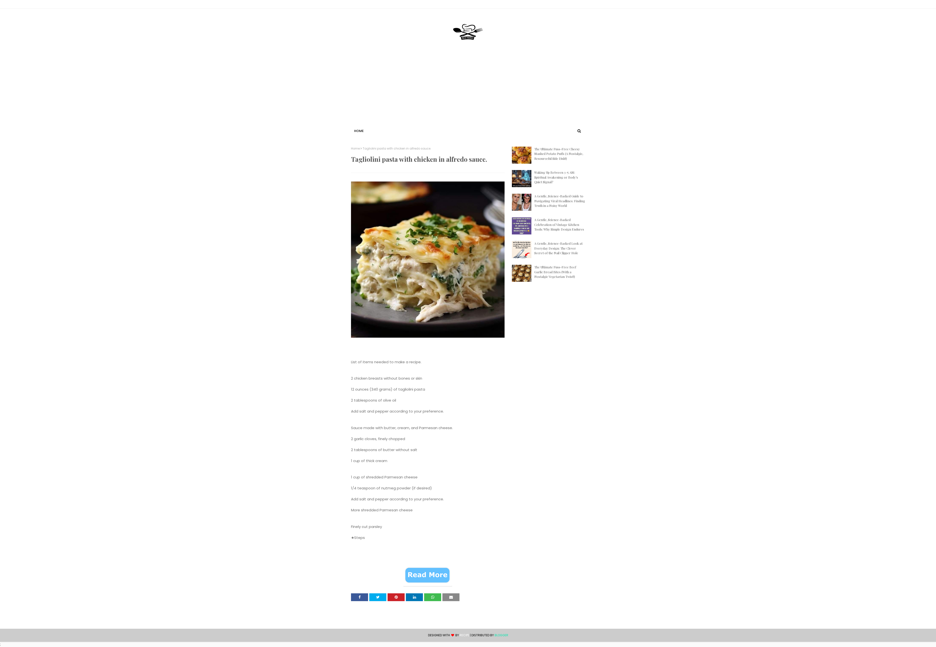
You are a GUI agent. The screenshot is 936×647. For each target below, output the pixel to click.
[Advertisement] (468, 91)
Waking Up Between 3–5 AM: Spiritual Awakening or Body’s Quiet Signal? (556, 177)
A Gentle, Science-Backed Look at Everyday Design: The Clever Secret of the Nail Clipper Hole (558, 248)
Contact (358, 5)
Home (355, 149)
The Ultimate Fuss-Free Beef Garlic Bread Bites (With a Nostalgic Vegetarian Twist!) (555, 272)
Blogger (501, 635)
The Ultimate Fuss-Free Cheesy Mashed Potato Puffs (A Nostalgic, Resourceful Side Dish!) (558, 154)
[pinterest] (582, 5)
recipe (464, 635)
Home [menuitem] (359, 131)
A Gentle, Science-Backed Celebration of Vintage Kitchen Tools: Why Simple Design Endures (559, 224)
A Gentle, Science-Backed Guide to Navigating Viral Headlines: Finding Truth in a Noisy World (559, 201)
